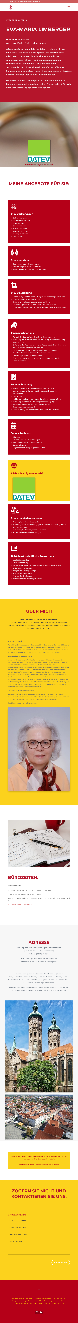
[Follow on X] (37, 1312)
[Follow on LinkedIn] (41, 1312)
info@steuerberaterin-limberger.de (20, 904)
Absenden (61, 1262)
